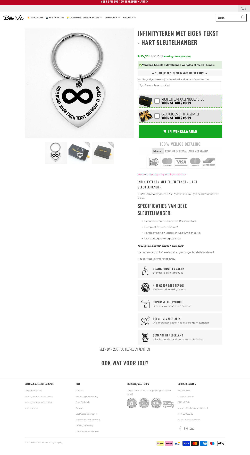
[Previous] (27, 83)
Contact (80, 390)
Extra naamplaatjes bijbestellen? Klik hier (162, 174)
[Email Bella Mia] (192, 429)
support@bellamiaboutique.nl (193, 408)
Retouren (80, 408)
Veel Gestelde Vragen (86, 414)
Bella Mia (36, 442)
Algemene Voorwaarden (88, 419)
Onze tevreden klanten (87, 431)
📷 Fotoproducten (55, 17)
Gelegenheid (111, 17)
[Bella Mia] (13, 17)
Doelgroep (128, 17)
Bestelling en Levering (87, 396)
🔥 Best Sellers (35, 17)
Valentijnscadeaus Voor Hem (39, 402)
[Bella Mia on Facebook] (180, 429)
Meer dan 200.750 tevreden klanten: (125, 349)
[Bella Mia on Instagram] (186, 429)
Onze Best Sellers (33, 390)
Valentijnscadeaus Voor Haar (39, 396)
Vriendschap (31, 408)
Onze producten (92, 17)
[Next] (131, 83)
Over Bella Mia (83, 402)
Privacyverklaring (84, 425)
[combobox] (231, 17)
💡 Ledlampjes (73, 17)
